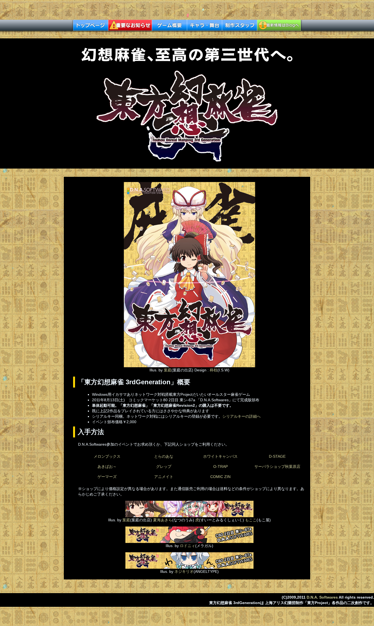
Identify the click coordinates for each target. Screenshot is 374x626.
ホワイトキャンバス (220, 456)
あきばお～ (107, 466)
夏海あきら (162, 520)
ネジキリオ (184, 571)
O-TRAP (220, 466)
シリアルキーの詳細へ (241, 416)
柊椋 (213, 370)
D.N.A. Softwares (322, 597)
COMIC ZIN (220, 476)
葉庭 (167, 370)
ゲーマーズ (107, 476)
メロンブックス (107, 456)
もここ (251, 520)
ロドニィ (187, 546)
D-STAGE (277, 456)
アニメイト (163, 476)
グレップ (163, 466)
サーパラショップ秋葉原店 (277, 466)
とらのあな (163, 456)
